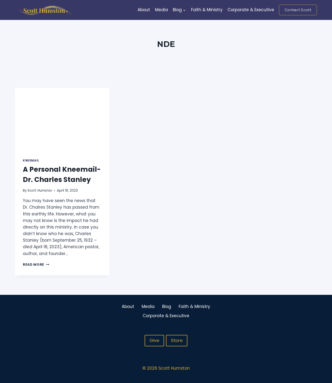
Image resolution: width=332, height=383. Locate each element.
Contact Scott (298, 10)
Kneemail (31, 160)
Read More (36, 264)
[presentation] (62, 119)
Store (177, 340)
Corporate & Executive (250, 10)
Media (161, 10)
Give (154, 340)
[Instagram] (303, 311)
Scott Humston (39, 190)
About (144, 10)
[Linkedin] (313, 311)
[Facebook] (294, 311)
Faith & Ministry (207, 10)
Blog (166, 306)
